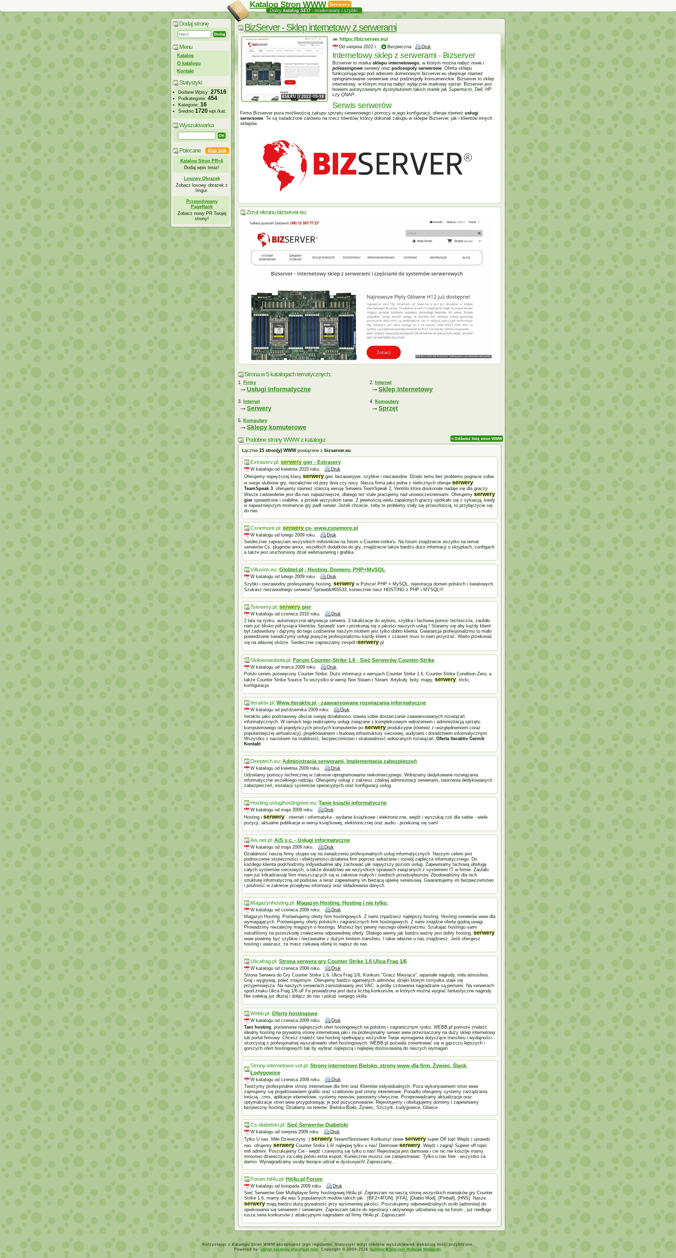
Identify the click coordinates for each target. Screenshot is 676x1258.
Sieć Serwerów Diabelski (317, 1125)
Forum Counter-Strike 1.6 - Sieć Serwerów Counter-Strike (363, 660)
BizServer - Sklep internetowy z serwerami (320, 27)
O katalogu (189, 63)
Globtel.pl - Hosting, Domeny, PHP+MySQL (332, 569)
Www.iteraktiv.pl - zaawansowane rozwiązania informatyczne (351, 703)
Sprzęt (388, 408)
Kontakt (185, 71)
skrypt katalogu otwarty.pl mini (289, 1249)
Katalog (185, 55)
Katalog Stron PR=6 (201, 160)
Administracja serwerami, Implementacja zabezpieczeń (349, 761)
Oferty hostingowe (295, 1013)
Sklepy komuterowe (276, 427)
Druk (426, 46)
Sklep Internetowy (405, 389)
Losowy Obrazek (202, 178)
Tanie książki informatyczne (353, 803)
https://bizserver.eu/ (363, 39)
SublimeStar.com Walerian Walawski (405, 1249)
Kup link (217, 150)
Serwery (259, 408)
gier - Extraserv (311, 462)
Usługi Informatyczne (279, 389)
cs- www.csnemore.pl (320, 528)
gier (295, 607)
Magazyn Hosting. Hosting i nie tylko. (342, 903)
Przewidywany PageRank (202, 204)
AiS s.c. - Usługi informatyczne (312, 840)
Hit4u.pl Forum (304, 1179)
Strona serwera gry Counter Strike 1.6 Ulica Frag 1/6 (343, 961)
